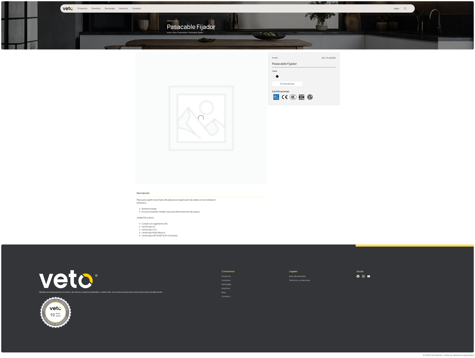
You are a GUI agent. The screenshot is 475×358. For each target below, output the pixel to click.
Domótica (96, 8)
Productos (82, 8)
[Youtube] (368, 276)
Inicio (169, 32)
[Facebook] (358, 276)
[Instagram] (363, 276)
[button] (287, 83)
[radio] (274, 76)
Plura (175, 32)
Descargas (110, 8)
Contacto (136, 8)
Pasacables (182, 32)
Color (274, 71)
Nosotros (123, 8)
